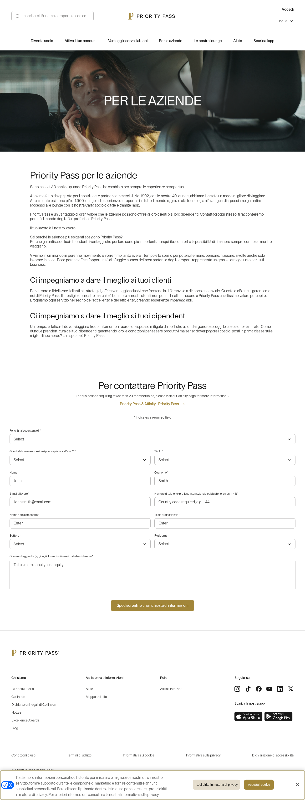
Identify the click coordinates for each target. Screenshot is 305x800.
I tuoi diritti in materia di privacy (216, 784)
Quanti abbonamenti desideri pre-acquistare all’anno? (43, 451)
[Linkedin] (280, 689)
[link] (248, 716)
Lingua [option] (281, 21)
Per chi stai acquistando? (25, 430)
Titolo (158, 451)
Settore (15, 535)
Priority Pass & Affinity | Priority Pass (149, 404)
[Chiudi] (297, 784)
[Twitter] (291, 689)
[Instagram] (237, 689)
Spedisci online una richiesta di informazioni (152, 605)
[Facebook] (259, 689)
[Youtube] (269, 689)
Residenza (161, 535)
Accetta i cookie (259, 784)
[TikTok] (248, 689)
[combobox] (225, 544)
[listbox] (285, 22)
